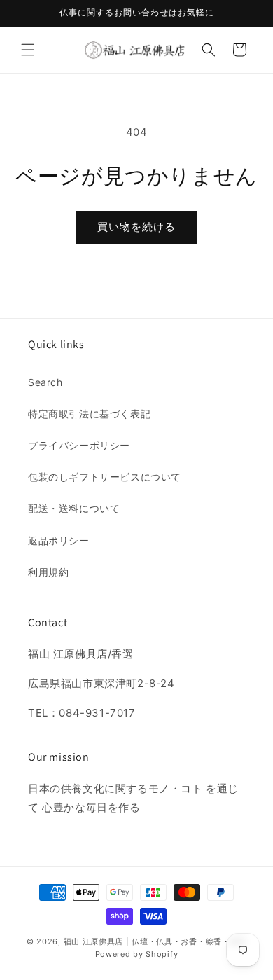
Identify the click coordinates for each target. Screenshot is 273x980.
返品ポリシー (59, 540)
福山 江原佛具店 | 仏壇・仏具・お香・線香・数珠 (155, 941)
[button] (28, 49)
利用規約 (48, 572)
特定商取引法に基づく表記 (89, 414)
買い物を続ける (136, 226)
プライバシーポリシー (79, 445)
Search (45, 382)
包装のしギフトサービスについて (104, 477)
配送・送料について (74, 508)
